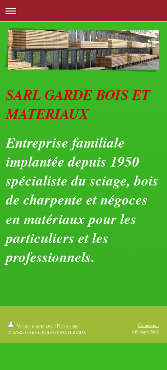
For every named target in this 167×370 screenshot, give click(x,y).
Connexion (148, 325)
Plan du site (67, 326)
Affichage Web (145, 331)
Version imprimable (35, 326)
